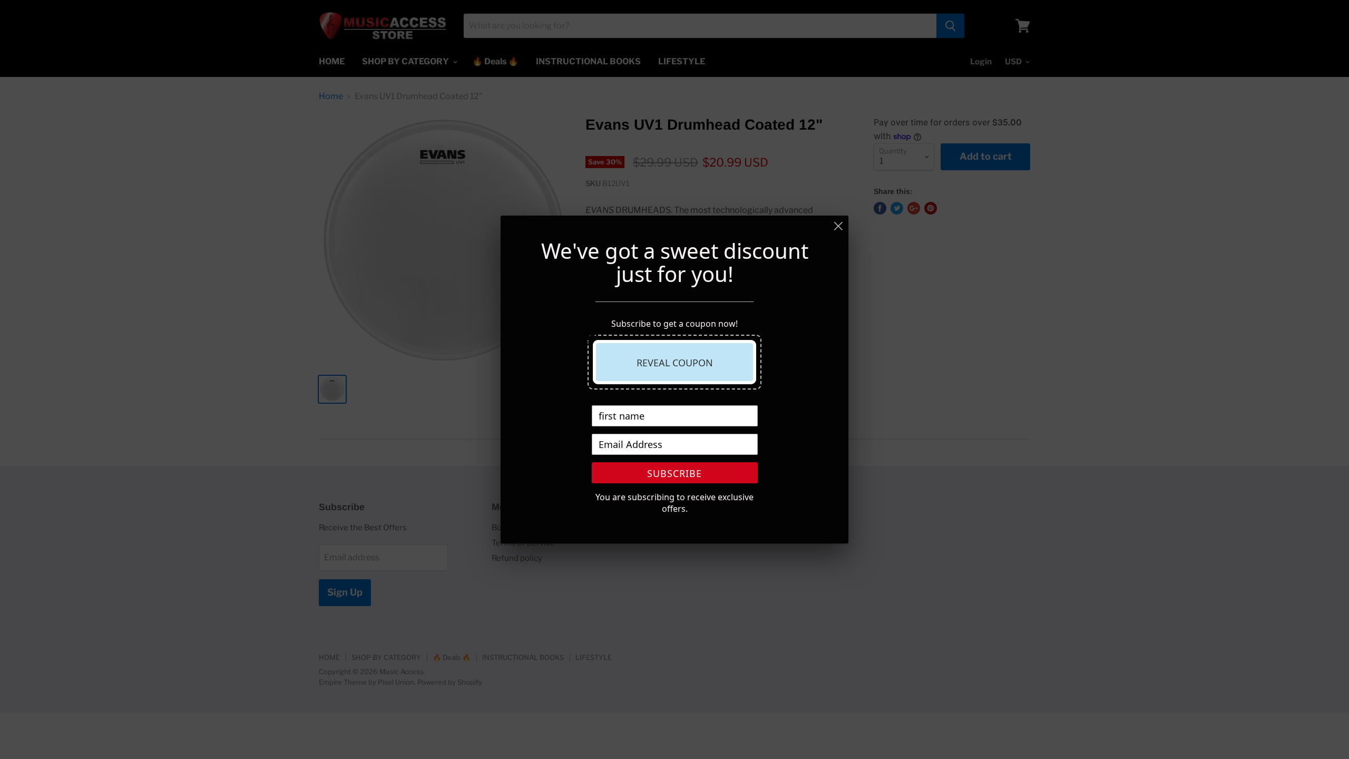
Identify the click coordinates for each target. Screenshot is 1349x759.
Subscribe (674, 473)
